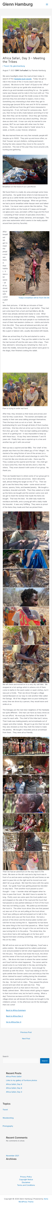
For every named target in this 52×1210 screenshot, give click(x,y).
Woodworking (8, 1118)
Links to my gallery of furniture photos (21, 1080)
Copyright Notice (26, 1179)
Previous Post (26, 1032)
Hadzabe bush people (23, 79)
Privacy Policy (26, 1177)
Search (5, 1056)
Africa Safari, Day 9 (14, 1084)
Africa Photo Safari (13, 1076)
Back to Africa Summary (16, 1010)
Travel (6, 66)
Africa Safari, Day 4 (14, 1092)
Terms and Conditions (26, 1185)
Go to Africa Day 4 (13, 1022)
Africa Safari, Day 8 (14, 1088)
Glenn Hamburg (18, 4)
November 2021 (12, 1156)
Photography (8, 1126)
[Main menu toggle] (47, 4)
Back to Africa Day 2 (14, 1016)
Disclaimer (26, 1182)
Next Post (26, 1039)
